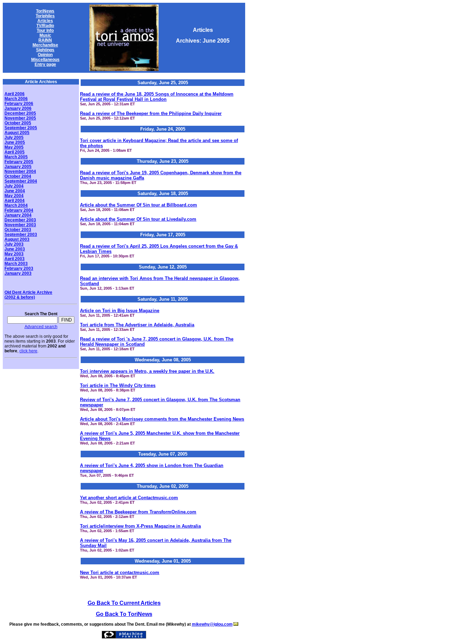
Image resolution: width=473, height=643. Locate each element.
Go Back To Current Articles (124, 603)
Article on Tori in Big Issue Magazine (119, 310)
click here (28, 351)
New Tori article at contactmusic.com (119, 572)
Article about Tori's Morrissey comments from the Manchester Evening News (162, 419)
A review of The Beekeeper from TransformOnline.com (138, 511)
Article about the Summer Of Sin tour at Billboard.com (138, 205)
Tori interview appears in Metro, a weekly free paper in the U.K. (147, 371)
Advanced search (41, 326)
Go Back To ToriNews (124, 614)
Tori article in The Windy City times (117, 385)
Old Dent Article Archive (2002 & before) (28, 295)
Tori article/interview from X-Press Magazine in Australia (140, 526)
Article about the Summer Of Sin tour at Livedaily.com (138, 219)
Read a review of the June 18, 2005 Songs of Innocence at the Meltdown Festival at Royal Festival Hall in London (156, 96)
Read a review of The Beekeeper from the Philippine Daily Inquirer (151, 113)
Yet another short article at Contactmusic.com (129, 497)
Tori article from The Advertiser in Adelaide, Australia (137, 324)
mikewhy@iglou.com (212, 624)
